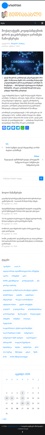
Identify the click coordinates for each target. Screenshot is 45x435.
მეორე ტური (22, 314)
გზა (38, 281)
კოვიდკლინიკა (19, 309)
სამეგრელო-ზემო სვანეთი (13, 338)
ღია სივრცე (7, 352)
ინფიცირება (7, 300)
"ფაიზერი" (7, 266)
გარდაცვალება (28, 281)
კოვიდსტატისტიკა (35, 309)
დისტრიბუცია (8, 295)
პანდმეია (16, 319)
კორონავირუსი (9, 314)
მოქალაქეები (35, 314)
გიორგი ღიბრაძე (9, 285)
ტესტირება (27, 347)
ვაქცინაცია (29, 295)
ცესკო (28, 352)
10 (7, 398)
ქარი (36, 347)
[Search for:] (20, 178)
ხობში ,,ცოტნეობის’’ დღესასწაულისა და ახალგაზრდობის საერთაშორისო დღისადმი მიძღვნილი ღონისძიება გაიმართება (22, 241)
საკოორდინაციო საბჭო (12, 333)
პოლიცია (26, 319)
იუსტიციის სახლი (9, 304)
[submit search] (35, 23)
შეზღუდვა (18, 352)
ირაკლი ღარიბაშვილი (24, 300)
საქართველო (31, 338)
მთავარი (14, 43)
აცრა (24, 276)
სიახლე (21, 43)
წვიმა (35, 352)
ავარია (5, 276)
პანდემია (6, 319)
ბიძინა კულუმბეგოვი (11, 281)
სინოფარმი (7, 342)
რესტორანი (7, 323)
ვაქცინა (19, 295)
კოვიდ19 (6, 309)
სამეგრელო (28, 333)
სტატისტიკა (7, 347)
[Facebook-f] (22, 432)
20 (22, 403)
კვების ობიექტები (26, 304)
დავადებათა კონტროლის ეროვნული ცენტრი (20, 290)
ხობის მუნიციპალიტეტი (19, 357)
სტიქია (17, 347)
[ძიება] (17, 23)
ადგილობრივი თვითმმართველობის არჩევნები (21, 271)
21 (28, 403)
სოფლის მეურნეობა (22, 342)
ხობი (5, 357)
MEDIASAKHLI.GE (14, 426)
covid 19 (17, 266)
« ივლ (4, 419)
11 (12, 398)
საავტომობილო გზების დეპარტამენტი (17, 328)
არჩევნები (15, 276)
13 (22, 398)
